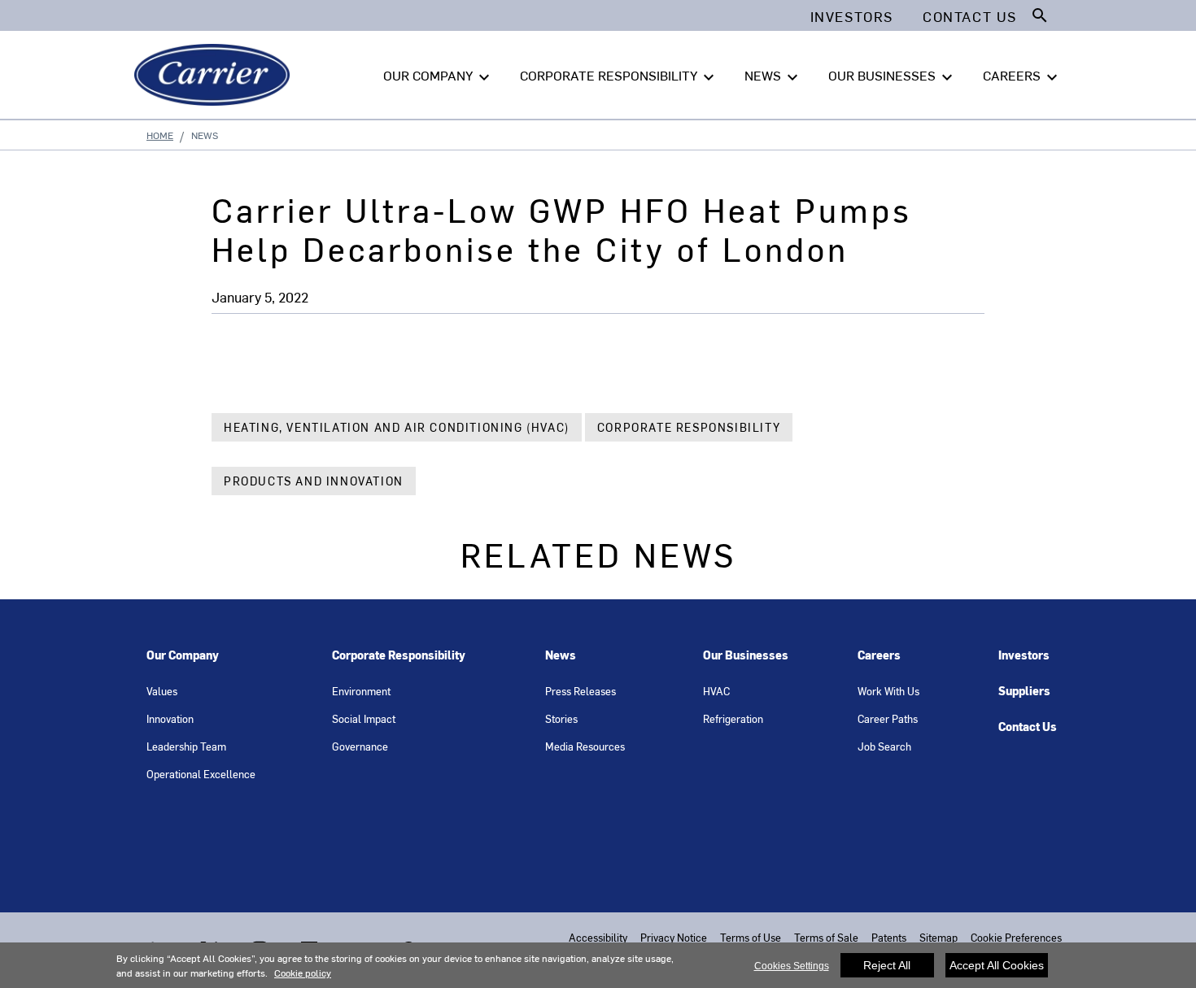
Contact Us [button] (970, 16)
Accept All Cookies (996, 965)
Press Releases (580, 691)
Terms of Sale (826, 937)
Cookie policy (302, 972)
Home (159, 134)
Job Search (884, 746)
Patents (888, 937)
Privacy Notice (673, 937)
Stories (561, 718)
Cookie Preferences (1016, 937)
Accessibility (598, 937)
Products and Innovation (314, 481)
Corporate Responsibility (688, 427)
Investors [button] (851, 16)
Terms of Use (750, 937)
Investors (1024, 655)
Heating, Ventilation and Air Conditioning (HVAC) (397, 427)
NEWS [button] (773, 76)
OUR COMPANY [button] (438, 76)
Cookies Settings (791, 966)
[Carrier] (215, 75)
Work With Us (888, 691)
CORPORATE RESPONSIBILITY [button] (619, 76)
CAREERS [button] (1022, 76)
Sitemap (938, 937)
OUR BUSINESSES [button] (892, 76)
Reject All (886, 965)
